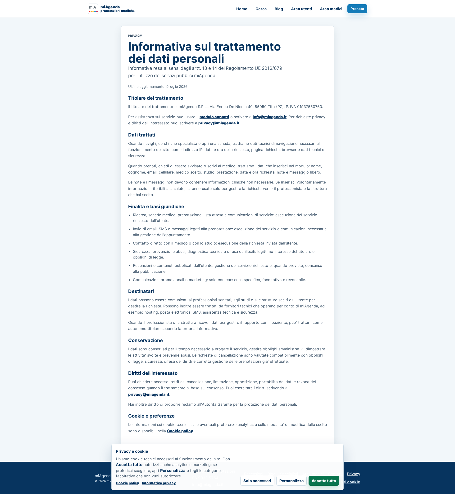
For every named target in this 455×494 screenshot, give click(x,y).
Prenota (357, 9)
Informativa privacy (159, 483)
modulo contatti (214, 116)
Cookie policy (180, 430)
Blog (279, 8)
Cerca (261, 8)
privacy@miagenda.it (218, 123)
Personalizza (291, 480)
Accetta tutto (324, 480)
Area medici (331, 8)
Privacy (353, 473)
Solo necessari (257, 480)
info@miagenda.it (270, 116)
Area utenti (301, 8)
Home (241, 8)
